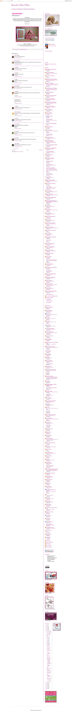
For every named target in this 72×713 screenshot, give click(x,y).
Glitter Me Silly (48, 313)
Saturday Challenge (49, 119)
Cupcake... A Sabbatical (49, 247)
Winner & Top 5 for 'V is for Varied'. (51, 165)
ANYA (47, 674)
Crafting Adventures (49, 452)
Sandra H (15, 55)
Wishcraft (16, 60)
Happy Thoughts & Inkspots (50, 346)
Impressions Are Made (49, 465)
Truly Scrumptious (49, 280)
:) (46, 494)
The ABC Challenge (49, 164)
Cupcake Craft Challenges (50, 246)
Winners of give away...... (49, 463)
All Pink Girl (48, 497)
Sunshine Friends (48, 351)
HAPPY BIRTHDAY (49, 670)
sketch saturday (48, 112)
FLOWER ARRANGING (49, 676)
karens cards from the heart (50, 442)
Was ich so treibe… (49, 388)
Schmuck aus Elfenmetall (49, 495)
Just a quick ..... (48, 443)
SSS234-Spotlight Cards (49, 234)
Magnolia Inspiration (49, 521)
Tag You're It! (48, 518)
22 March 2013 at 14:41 (18, 76)
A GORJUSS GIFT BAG (49, 663)
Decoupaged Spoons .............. (50, 398)
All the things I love (49, 360)
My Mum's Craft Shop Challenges (51, 267)
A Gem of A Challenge (49, 83)
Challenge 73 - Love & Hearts (50, 281)
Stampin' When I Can (49, 476)
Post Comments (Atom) (19, 151)
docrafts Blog (48, 302)
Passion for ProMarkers (50, 72)
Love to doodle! (48, 545)
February (48, 681)
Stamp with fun (48, 240)
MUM (47, 667)
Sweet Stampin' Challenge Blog (51, 95)
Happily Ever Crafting (49, 511)
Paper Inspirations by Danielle (51, 400)
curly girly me (48, 537)
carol (15, 106)
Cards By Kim (48, 394)
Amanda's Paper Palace (20, 4)
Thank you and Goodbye (49, 110)
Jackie (15, 131)
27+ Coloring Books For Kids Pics (50, 138)
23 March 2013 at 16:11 (18, 128)
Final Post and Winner (49, 244)
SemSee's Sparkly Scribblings (51, 369)
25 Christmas (48, 436)
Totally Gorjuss (48, 205)
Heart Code (47, 336)
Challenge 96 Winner (49, 274)
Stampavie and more (49, 154)
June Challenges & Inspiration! (50, 329)
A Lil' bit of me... (48, 515)
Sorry (47, 531)
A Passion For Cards (49, 331)
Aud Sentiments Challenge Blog (51, 102)
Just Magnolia (48, 299)
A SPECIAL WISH (48, 665)
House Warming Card (49, 477)
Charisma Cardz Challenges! (50, 216)
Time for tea (47, 373)
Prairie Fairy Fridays (49, 294)
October (48, 633)
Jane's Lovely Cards (49, 335)
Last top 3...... (48, 203)
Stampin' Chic (48, 543)
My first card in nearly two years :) (51, 453)
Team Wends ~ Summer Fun (50, 96)
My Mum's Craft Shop (49, 161)
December (48, 631)
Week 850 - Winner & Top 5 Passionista (51, 73)
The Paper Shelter (49, 109)
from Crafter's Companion (50, 167)
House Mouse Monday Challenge (51, 79)
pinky (15, 118)
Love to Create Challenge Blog (51, 197)
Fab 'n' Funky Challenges (50, 106)
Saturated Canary (49, 173)
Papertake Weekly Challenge (50, 183)
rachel (15, 67)
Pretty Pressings (49, 435)
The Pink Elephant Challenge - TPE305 (51, 191)
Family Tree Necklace (49, 466)
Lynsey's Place (48, 397)
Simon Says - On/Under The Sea (50, 318)
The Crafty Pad (48, 270)
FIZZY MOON (49, 668)
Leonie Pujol (48, 381)
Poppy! (47, 231)
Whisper (15, 143)
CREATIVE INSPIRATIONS (50, 98)
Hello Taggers (48, 519)
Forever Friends (48, 256)
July (47, 638)
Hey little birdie (48, 412)
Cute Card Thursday (49, 126)
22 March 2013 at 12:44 (18, 64)
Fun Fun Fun (48, 184)
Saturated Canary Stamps (49, 174)
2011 (47, 684)
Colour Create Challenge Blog (51, 273)
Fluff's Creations (48, 449)
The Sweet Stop (48, 233)
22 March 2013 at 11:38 (18, 57)
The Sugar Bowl (48, 176)
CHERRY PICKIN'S (49, 479)
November (48, 632)
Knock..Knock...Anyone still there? (51, 528)
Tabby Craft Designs (49, 542)
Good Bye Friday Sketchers (50, 288)
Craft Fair (47, 483)
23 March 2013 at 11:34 (18, 103)
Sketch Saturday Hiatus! (49, 113)
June (47, 639)
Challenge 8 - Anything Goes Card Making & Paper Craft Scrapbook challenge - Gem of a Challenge (52, 85)
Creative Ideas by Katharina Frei (51, 387)
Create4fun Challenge (49, 140)
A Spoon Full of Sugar (49, 137)
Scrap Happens (48, 486)
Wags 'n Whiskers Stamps (50, 180)
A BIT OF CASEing (48, 653)
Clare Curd (48, 407)
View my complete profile (52, 45)
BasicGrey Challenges (49, 227)
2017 (47, 624)
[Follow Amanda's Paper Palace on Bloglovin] (50, 40)
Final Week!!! (48, 254)
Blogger (40, 710)
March (48, 643)
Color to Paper (48, 501)
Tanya (47, 124)
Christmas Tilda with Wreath (50, 401)
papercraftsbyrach (49, 524)
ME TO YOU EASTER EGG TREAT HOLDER (48, 660)
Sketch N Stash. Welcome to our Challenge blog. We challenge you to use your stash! (52, 201)
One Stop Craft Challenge (50, 243)
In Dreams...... (48, 512)
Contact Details (48, 257)
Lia (14, 79)
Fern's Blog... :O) (48, 530)
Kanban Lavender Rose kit (49, 498)
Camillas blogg (48, 366)
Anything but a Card (49, 217)
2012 (47, 683)
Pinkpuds (47, 459)
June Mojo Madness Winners (50, 158)
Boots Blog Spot (48, 339)
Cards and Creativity (49, 376)
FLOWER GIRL (48, 645)
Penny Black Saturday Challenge (51, 88)
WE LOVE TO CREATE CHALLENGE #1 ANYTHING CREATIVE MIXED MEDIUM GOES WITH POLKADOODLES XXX (51, 378)
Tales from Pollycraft (49, 438)
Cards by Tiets (48, 425)
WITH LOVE (48, 657)
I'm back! (47, 456)
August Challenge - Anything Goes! (51, 99)
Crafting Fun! (48, 540)
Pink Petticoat (48, 404)
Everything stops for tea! (49, 395)
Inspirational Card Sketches (50, 277)
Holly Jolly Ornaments (49, 311)
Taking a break (48, 155)
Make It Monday (48, 219)
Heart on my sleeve (49, 505)
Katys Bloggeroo (49, 462)
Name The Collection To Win (50, 415)
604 (46, 76)
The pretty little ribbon (49, 253)
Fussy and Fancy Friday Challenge (51, 144)
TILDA (48, 654)
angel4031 (48, 372)
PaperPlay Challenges (49, 297)
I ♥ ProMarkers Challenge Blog (51, 69)
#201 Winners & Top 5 (49, 271)
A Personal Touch (49, 455)
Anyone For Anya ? (49, 134)
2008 (47, 688)
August (48, 637)
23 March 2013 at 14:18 (18, 115)
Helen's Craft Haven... (49, 307)
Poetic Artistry (48, 325)
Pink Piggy (48, 357)
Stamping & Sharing (49, 363)
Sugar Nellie (48, 411)
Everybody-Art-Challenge (50, 75)
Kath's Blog (48, 317)
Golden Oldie (48, 426)
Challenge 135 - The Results (50, 177)
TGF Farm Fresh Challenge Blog (51, 123)
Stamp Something (49, 283)
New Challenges (48, 268)
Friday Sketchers (49, 287)
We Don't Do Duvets (49, 428)
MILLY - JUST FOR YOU (49, 672)
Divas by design (48, 213)
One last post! (48, 127)
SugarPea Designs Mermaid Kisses (51, 370)
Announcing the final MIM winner (50, 220)
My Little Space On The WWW (51, 414)
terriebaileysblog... (49, 418)
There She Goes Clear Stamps (51, 230)
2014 (47, 628)
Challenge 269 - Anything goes (50, 206)
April (47, 642)
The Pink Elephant (49, 190)
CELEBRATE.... (48, 480)
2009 (47, 687)
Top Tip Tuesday (48, 186)
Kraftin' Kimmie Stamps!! (50, 328)
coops (15, 91)
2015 (47, 627)
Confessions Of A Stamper (50, 473)
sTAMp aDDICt (48, 504)
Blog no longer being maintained (50, 152)
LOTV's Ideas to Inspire (50, 151)
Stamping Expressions (49, 527)
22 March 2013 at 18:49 (18, 88)
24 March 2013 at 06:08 (18, 140)
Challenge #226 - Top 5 (49, 145)
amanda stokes (52, 44)
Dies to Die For (48, 350)
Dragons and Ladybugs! (49, 361)
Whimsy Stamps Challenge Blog (51, 148)
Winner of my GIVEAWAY (49, 367)
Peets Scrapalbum (49, 310)
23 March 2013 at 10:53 (18, 96)
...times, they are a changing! (50, 509)
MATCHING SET (48, 649)
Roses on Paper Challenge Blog (51, 291)
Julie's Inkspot (48, 422)
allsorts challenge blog (49, 92)
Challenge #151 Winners (49, 198)
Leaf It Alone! (48, 429)
